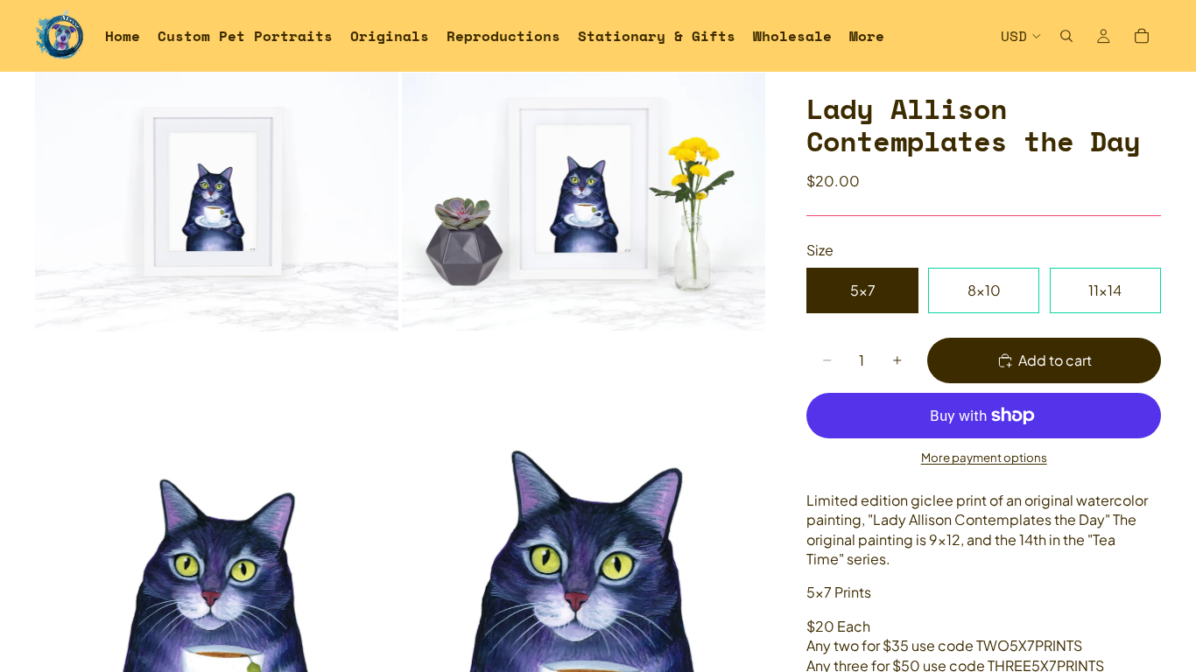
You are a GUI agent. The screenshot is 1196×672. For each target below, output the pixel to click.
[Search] (1066, 36)
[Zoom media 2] (583, 201)
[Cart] (1141, 36)
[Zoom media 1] (216, 201)
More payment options (984, 457)
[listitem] (867, 36)
